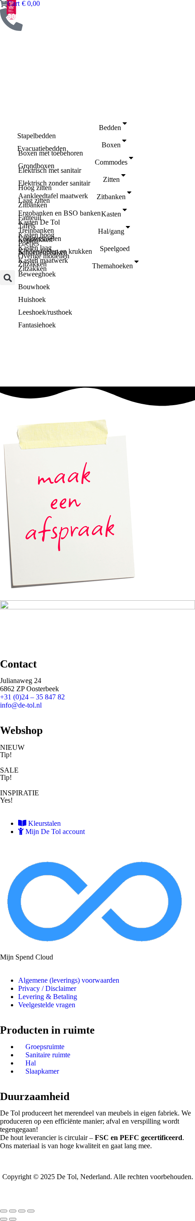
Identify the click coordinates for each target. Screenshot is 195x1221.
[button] (7, 277)
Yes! (6, 800)
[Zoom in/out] (30, 1211)
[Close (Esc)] (3, 1211)
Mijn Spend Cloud (26, 957)
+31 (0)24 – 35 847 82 (32, 697)
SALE (9, 770)
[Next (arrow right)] (12, 1219)
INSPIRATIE (19, 793)
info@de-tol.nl (21, 705)
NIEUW (12, 747)
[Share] (12, 1211)
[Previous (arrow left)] (3, 1219)
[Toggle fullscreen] (21, 1211)
